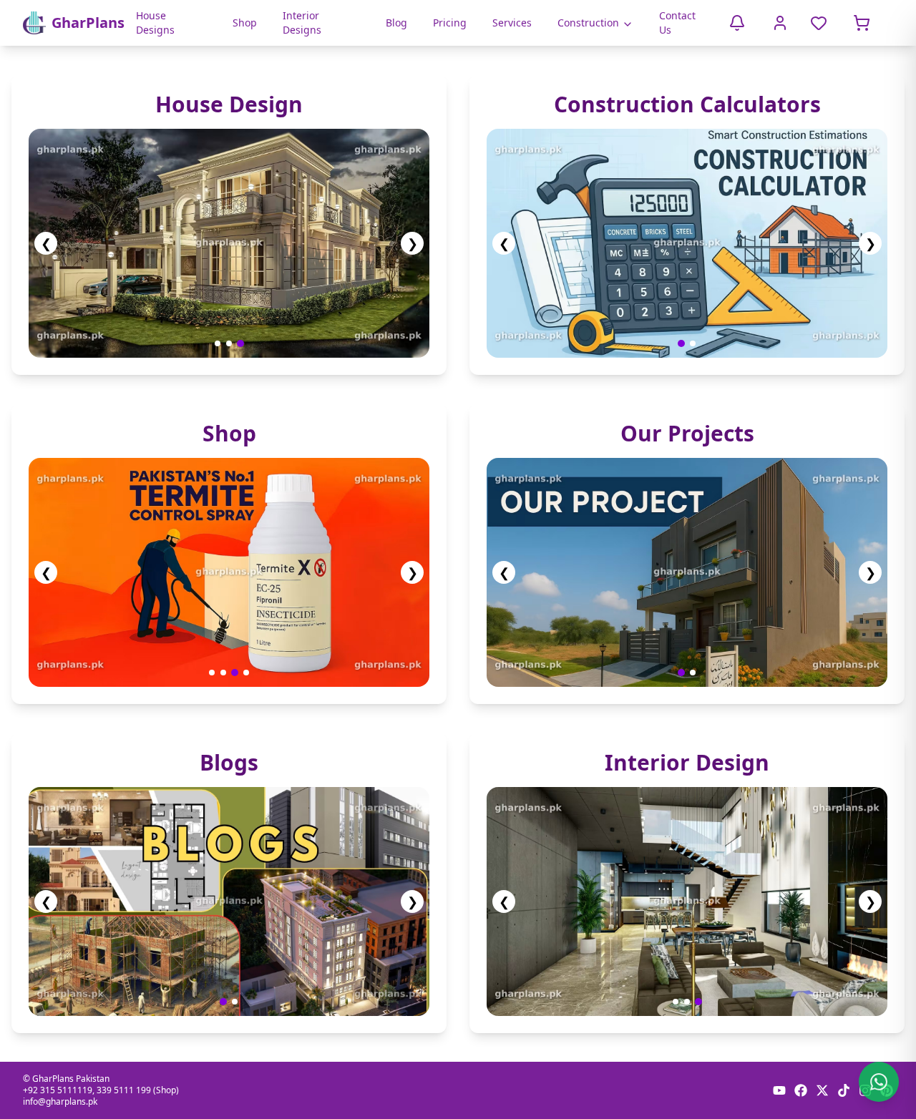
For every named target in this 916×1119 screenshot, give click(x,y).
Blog (396, 22)
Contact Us (677, 22)
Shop (245, 22)
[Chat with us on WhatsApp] (879, 1082)
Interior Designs (302, 22)
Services (512, 22)
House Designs (155, 22)
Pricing (450, 22)
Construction (588, 22)
